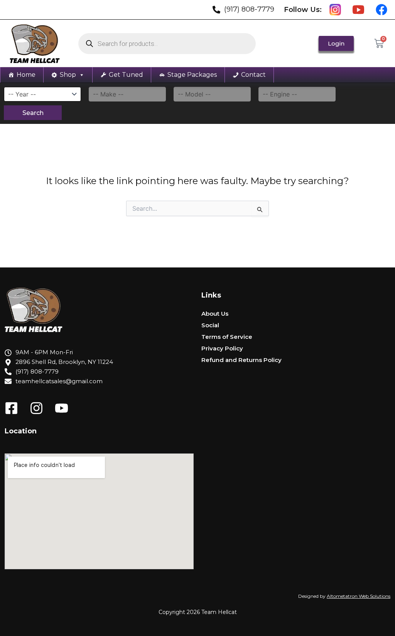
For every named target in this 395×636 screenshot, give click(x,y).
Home (26, 74)
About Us (214, 313)
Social (210, 325)
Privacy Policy (222, 348)
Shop (68, 74)
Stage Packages (192, 74)
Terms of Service (226, 336)
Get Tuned (126, 74)
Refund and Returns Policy (241, 360)
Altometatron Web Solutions (358, 596)
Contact (253, 74)
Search (33, 113)
